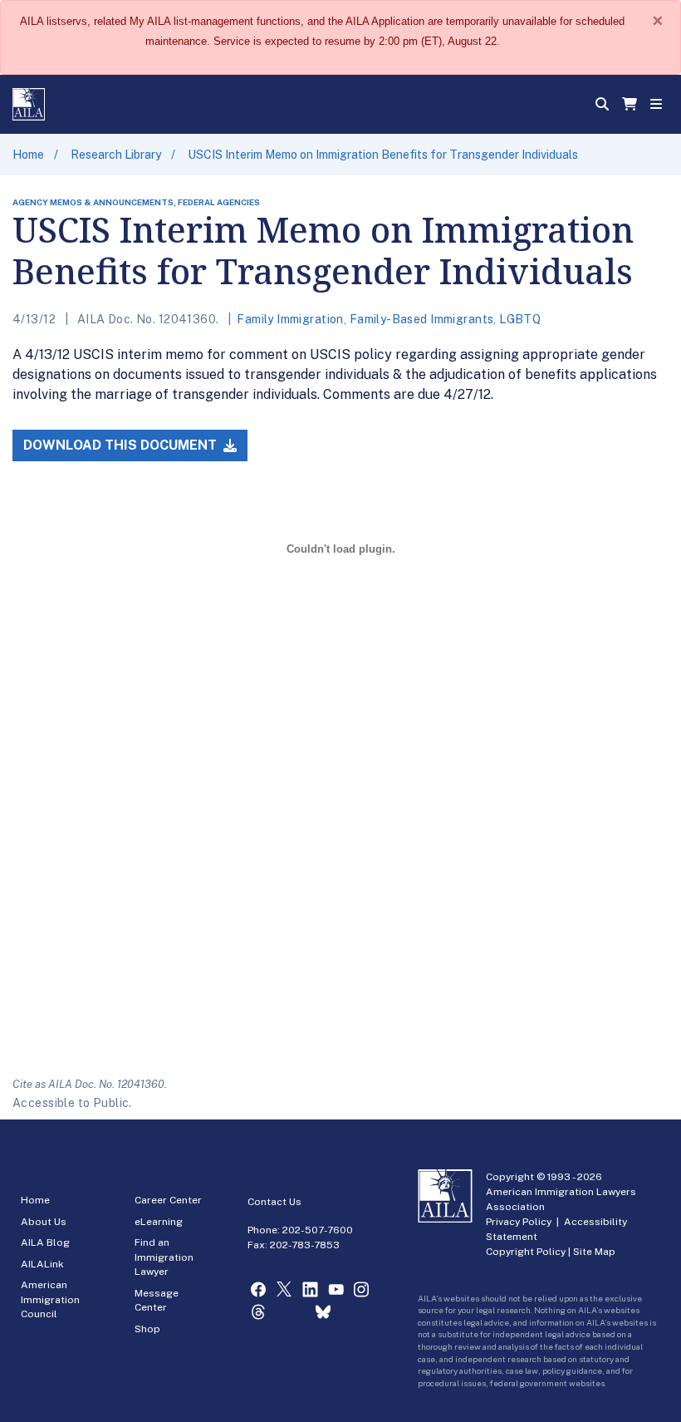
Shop (147, 1329)
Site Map (594, 1251)
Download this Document (121, 445)
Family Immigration (290, 319)
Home (28, 154)
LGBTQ (520, 319)
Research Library (116, 154)
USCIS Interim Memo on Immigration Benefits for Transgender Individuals (383, 154)
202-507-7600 (317, 1230)
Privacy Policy (518, 1222)
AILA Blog (45, 1242)
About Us (43, 1222)
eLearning (159, 1222)
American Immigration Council (50, 1299)
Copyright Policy (526, 1251)
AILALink (42, 1264)
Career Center (168, 1200)
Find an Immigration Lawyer (164, 1257)
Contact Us (274, 1202)
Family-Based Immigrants (422, 319)
